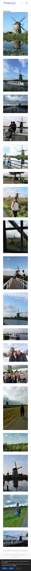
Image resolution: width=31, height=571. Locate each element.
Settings (18, 568)
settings (14, 565)
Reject (11, 568)
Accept (4, 568)
